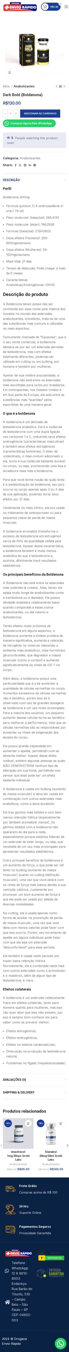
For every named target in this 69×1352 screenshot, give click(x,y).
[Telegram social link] (34, 165)
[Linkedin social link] (30, 165)
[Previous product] (56, 86)
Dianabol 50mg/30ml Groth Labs (50, 1155)
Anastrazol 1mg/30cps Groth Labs (18, 1155)
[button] (28, 1123)
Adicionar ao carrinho (40, 113)
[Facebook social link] (16, 165)
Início (7, 86)
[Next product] (64, 86)
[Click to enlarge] (9, 72)
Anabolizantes (24, 86)
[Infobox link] (34, 1189)
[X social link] (20, 165)
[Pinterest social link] (25, 165)
